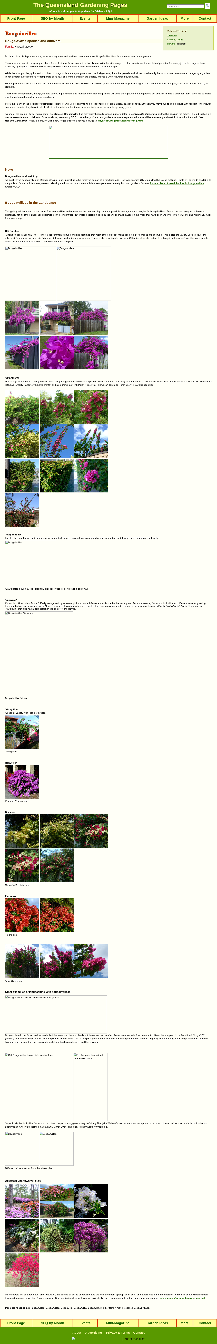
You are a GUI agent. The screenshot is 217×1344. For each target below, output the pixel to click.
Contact (205, 18)
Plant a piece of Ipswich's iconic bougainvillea (177, 183)
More (185, 18)
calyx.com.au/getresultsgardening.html (120, 120)
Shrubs (171, 43)
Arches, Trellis (175, 39)
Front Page (16, 18)
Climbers (172, 35)
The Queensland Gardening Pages (80, 5)
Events (85, 18)
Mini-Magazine (118, 18)
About (76, 1332)
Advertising (93, 1332)
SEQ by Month (52, 18)
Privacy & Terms (118, 1332)
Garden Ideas (157, 18)
